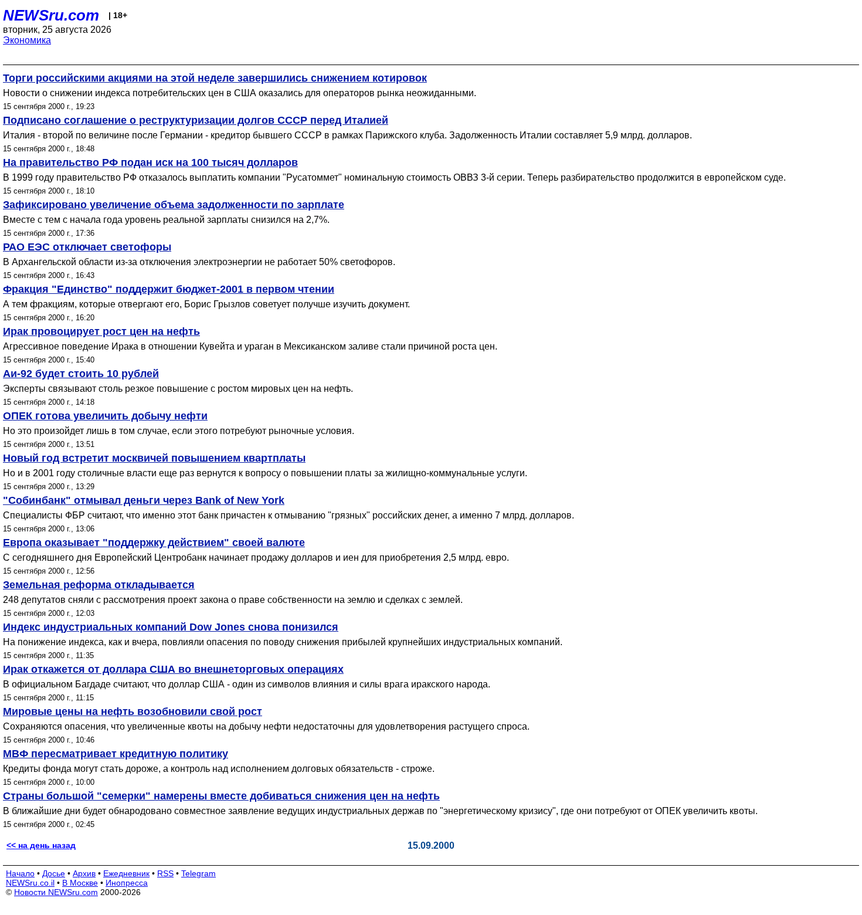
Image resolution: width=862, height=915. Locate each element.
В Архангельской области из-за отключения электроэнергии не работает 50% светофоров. (199, 262)
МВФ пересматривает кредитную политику (115, 754)
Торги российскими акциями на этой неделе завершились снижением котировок (215, 78)
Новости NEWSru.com (56, 892)
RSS (165, 873)
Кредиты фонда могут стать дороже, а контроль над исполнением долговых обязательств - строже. (219, 769)
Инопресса (127, 882)
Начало (20, 873)
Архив (84, 873)
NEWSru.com (51, 15)
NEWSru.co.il (30, 882)
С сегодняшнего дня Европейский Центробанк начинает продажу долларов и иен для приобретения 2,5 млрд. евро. (256, 557)
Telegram (198, 873)
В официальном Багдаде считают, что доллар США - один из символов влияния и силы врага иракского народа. (246, 684)
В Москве (80, 882)
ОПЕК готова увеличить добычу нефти (105, 416)
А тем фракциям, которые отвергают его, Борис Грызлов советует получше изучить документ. (206, 304)
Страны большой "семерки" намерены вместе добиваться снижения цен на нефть (221, 796)
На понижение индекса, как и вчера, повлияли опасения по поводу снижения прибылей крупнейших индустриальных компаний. (282, 642)
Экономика (27, 40)
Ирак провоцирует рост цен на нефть (101, 331)
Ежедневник (126, 873)
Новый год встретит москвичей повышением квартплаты (154, 458)
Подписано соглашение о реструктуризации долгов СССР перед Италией (195, 120)
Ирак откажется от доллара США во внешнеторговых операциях (173, 669)
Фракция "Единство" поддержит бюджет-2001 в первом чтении (168, 289)
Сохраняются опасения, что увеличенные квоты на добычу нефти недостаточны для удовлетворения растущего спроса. (266, 726)
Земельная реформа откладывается (99, 585)
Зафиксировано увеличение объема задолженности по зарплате (173, 205)
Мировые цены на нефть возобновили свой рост (132, 711)
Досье (53, 873)
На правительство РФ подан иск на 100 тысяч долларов (150, 162)
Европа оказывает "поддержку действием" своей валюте (154, 542)
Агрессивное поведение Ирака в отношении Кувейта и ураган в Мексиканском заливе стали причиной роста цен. (250, 346)
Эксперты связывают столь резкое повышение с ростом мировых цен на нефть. (178, 389)
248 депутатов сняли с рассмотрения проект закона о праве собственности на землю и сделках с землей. (233, 600)
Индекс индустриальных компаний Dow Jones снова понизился (170, 627)
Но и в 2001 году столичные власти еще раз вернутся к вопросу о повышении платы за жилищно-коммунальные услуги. (265, 473)
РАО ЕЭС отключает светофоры (87, 247)
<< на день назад (41, 845)
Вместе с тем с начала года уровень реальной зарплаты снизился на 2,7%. (166, 220)
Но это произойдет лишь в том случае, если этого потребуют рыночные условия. (178, 431)
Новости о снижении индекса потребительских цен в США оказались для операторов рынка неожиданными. (239, 93)
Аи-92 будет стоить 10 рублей (81, 373)
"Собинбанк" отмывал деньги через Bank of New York (143, 500)
